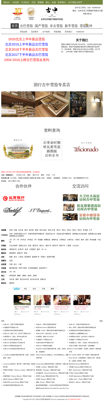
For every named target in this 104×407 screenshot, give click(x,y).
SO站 (48, 175)
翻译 (52, 289)
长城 (54, 2)
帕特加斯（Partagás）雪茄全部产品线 (48, 370)
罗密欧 (3, 245)
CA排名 (15, 2)
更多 (101, 321)
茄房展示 (34, 32)
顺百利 (3, 283)
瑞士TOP (36, 175)
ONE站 (18, 175)
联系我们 (62, 2)
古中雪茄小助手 (75, 2)
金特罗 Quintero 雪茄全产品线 (45, 379)
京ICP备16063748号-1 (74, 399)
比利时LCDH (67, 178)
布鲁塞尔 (26, 178)
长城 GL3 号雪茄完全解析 (44, 345)
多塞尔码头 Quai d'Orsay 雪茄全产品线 (15, 382)
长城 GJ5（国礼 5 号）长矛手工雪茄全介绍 (17, 333)
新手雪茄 (71, 26)
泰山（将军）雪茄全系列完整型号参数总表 (82, 327)
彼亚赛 (3, 264)
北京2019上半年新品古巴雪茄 (26, 44)
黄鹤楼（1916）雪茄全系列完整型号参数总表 (50, 330)
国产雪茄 (41, 26)
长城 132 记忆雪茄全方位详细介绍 (14, 342)
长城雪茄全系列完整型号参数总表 (79, 330)
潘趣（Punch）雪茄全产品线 (45, 382)
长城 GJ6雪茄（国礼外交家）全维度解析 (82, 345)
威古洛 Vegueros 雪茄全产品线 (13, 379)
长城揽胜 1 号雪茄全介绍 (44, 339)
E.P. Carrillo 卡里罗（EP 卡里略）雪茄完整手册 (84, 355)
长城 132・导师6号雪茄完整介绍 (79, 324)
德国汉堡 (33, 178)
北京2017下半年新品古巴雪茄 (26, 54)
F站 (9, 181)
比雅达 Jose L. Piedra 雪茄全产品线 (80, 379)
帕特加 (3, 249)
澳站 (29, 175)
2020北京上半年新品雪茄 (26, 39)
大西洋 (13, 181)
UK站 (43, 178)
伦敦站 (49, 178)
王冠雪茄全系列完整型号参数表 (13, 330)
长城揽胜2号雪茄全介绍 (10, 327)
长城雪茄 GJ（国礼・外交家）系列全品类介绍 (83, 342)
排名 (34, 289)
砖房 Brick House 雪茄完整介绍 (46, 327)
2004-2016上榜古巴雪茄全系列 (26, 60)
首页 (14, 26)
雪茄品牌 (23, 32)
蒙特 (2, 241)
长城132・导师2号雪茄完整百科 (46, 324)
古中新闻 (46, 32)
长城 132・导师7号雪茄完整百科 (13, 324)
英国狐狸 (57, 178)
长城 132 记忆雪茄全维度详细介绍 (14, 349)
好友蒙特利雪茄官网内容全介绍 (13, 385)
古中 (87, 178)
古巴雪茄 (26, 26)
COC (53, 175)
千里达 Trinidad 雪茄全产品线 (78, 373)
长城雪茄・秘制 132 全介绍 (45, 336)
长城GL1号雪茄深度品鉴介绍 (12, 345)
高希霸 (3, 230)
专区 (25, 289)
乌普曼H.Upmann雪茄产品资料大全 (80, 367)
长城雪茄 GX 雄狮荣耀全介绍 (78, 333)
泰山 (48, 2)
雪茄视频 (57, 32)
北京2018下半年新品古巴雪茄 (26, 49)
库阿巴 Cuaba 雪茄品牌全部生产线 (47, 376)
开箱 (43, 289)
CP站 (18, 181)
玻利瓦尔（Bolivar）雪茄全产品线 (79, 382)
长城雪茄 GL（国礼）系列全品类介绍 (15, 336)
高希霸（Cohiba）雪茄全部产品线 (47, 367)
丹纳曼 (3, 268)
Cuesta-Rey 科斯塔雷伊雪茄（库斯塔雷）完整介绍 (52, 364)
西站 (42, 175)
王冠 (33, 2)
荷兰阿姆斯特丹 (79, 178)
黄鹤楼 (40, 2)
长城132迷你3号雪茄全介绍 (45, 342)
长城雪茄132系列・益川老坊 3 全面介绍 (81, 336)
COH (23, 175)
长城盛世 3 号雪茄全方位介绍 (78, 339)
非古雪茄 (56, 26)
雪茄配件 (86, 26)
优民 (2, 257)
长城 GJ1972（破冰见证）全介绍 (46, 333)
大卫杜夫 (25, 2)
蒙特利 (3, 253)
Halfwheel (80, 32)
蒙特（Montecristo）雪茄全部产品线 (80, 370)
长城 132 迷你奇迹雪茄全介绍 (12, 339)
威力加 (3, 272)
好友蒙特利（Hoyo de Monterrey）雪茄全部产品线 (52, 373)
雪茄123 (6, 2)
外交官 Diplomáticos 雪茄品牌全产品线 (81, 376)
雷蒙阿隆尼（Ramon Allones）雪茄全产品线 (17, 376)
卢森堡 (20, 178)
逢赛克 (3, 260)
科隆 (38, 178)
